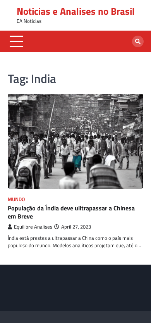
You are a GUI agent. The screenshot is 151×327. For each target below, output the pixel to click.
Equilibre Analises (33, 227)
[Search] (138, 41)
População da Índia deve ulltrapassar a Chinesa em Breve (71, 212)
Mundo (16, 199)
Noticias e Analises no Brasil (76, 11)
